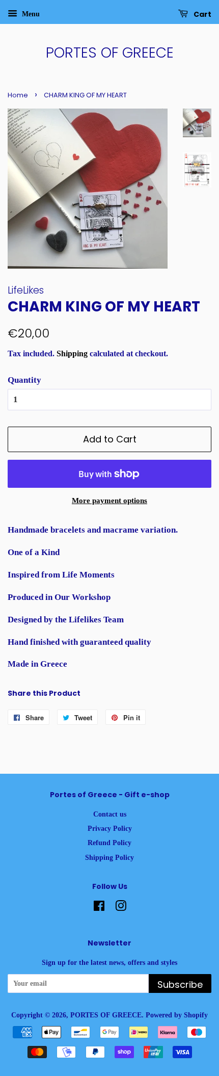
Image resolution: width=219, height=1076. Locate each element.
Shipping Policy (109, 857)
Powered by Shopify (177, 1015)
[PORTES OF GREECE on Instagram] (120, 908)
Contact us (109, 814)
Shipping (72, 353)
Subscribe (180, 984)
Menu (30, 14)
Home (18, 95)
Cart (201, 14)
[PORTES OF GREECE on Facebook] (99, 908)
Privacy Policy (110, 828)
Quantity (24, 380)
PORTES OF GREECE (110, 53)
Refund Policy (109, 842)
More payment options (109, 500)
